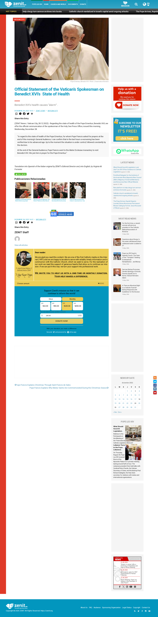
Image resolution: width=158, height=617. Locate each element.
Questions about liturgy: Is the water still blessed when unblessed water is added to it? (131, 242)
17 (135, 399)
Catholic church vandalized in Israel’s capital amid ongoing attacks (66, 11)
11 (139, 395)
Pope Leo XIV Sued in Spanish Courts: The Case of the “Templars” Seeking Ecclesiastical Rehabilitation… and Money (131, 257)
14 (123, 399)
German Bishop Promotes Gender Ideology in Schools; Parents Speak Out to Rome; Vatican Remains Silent (131, 274)
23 (131, 403)
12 (115, 399)
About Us (84, 608)
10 (135, 395)
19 (115, 403)
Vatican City (19, 20)
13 (119, 399)
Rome (46, 4)
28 (123, 407)
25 (139, 403)
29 (127, 407)
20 (119, 403)
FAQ (90, 608)
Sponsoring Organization (111, 608)
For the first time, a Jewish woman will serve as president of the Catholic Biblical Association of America (131, 227)
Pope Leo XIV (37, 4)
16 (131, 399)
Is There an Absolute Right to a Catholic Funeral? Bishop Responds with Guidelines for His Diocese (131, 289)
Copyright (136, 608)
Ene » (120, 412)
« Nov (115, 412)
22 (127, 403)
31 (135, 407)
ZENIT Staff (40, 111)
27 (119, 407)
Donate (83, 4)
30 (131, 407)
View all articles (21, 245)
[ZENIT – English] (18, 4)
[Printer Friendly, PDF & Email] (21, 174)
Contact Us (146, 608)
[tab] (120, 559)
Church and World (58, 4)
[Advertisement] (61, 364)
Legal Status (127, 608)
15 (127, 399)
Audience (97, 608)
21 (123, 403)
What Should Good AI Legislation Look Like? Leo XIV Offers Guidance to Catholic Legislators (127, 169)
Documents (73, 4)
